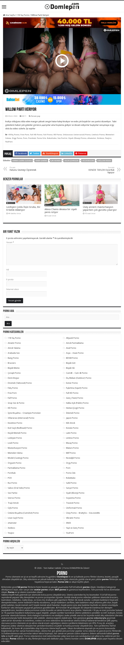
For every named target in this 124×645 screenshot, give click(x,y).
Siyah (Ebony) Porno (77, 138)
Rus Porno (12, 483)
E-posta (9, 279)
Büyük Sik (70, 368)
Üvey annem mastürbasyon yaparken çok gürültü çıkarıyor (100, 208)
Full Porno (47, 135)
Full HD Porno (36, 135)
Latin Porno (71, 433)
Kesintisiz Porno (15, 423)
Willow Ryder (104, 161)
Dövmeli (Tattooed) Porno (20, 383)
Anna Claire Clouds (22, 161)
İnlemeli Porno (72, 413)
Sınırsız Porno (14, 498)
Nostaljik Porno (73, 458)
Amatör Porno (14, 343)
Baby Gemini (41, 161)
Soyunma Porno (73, 498)
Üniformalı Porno (74, 508)
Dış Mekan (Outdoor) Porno (78, 378)
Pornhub (32, 138)
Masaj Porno (72, 443)
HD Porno (57, 135)
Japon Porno (72, 418)
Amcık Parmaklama (74, 343)
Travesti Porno (72, 503)
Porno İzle (41, 138)
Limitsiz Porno (98, 135)
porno (105, 579)
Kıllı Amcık (70, 423)
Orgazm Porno (14, 463)
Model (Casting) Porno (18, 458)
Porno (62, 573)
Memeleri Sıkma (15, 453)
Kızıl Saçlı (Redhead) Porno (20, 428)
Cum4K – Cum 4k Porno (77, 373)
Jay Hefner (56, 161)
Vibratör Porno (73, 518)
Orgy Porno (17, 138)
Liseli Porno (13, 443)
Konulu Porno (72, 428)
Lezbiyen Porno (15, 438)
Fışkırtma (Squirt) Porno (77, 388)
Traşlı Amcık (13, 503)
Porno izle (63, 582)
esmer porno (41, 589)
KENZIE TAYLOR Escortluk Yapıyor (101, 170)
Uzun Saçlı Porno (15, 518)
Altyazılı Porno (72, 338)
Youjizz (108, 138)
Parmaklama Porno (16, 468)
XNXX (68, 523)
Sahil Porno (71, 483)
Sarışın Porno (72, 488)
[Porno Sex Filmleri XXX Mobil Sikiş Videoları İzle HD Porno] (62, 6)
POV (10, 478)
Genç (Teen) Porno (74, 398)
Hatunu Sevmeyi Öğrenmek (23, 169)
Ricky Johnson (71, 161)
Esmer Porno (72, 383)
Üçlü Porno (13, 508)
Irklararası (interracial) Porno (77, 135)
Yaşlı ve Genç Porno (75, 528)
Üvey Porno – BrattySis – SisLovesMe (83, 513)
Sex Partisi (62, 138)
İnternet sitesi (12, 289)
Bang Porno (13, 358)
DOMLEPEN (90, 638)
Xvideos (100, 138)
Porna (13, 638)
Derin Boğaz (13, 378)
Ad (7, 269)
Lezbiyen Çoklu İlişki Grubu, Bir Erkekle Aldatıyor (23, 208)
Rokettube (52, 138)
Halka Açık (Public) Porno (77, 403)
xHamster (91, 138)
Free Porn (24, 135)
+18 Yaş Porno (22, 15)
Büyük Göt (70, 363)
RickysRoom (88, 161)
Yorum (10, 242)
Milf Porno (71, 453)
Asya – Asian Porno (75, 353)
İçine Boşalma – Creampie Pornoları (24, 413)
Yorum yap (35, 116)
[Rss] (62, 564)
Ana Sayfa (10, 15)
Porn (25, 138)
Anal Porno (71, 348)
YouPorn (9, 142)
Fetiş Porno (13, 388)
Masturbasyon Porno (17, 448)
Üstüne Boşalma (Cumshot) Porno (23, 513)
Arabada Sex (14, 353)
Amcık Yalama (14, 348)
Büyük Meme (14, 368)
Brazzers (12, 363)
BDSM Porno (72, 358)
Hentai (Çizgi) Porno (75, 408)
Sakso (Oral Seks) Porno (19, 488)
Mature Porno (72, 448)
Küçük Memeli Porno (17, 433)
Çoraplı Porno (14, 373)
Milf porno (60, 589)
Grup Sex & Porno (16, 403)
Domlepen (62, 577)
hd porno (22, 587)
